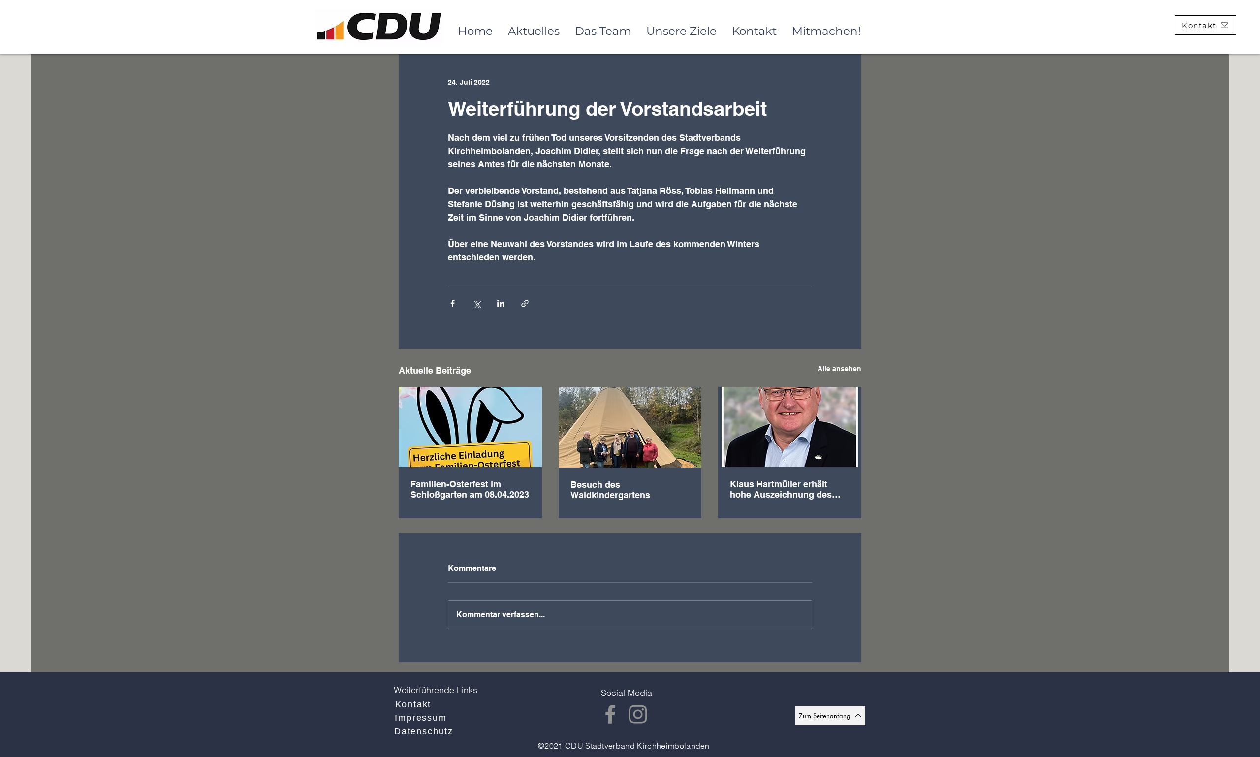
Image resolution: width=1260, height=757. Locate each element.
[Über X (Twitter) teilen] (476, 303)
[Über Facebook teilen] (452, 303)
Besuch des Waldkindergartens (610, 489)
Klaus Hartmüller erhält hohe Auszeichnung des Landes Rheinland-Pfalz (781, 489)
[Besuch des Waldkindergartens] (630, 427)
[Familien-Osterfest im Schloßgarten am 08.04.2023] (470, 427)
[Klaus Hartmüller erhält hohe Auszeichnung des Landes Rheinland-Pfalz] (789, 427)
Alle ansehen (839, 369)
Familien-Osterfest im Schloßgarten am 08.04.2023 (469, 489)
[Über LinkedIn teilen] (500, 303)
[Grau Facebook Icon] (610, 714)
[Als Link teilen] (525, 303)
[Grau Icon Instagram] (638, 714)
